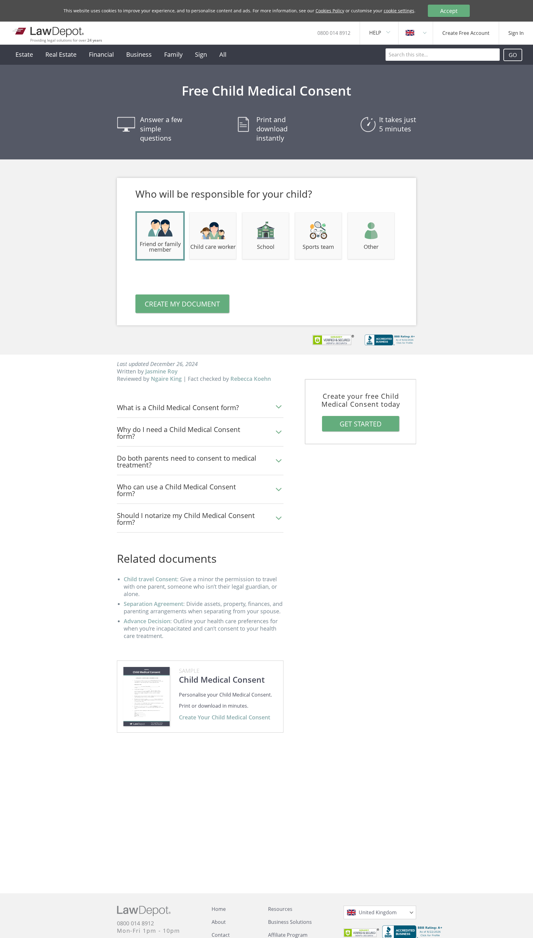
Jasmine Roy (161, 371)
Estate (24, 54)
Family (173, 54)
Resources (280, 909)
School (266, 246)
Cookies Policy (330, 11)
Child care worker (213, 246)
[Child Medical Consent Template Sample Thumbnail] (146, 696)
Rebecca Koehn (250, 378)
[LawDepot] (48, 31)
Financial (101, 54)
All (222, 54)
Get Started (361, 423)
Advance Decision (147, 621)
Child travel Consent (150, 579)
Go (513, 55)
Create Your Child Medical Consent (224, 717)
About (219, 922)
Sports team (318, 246)
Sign (201, 54)
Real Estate (60, 54)
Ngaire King (166, 378)
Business (139, 54)
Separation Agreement (153, 603)
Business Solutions (290, 922)
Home (219, 909)
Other (371, 246)
